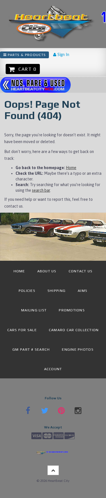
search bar (41, 190)
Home (71, 167)
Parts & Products (26, 55)
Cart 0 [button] (26, 69)
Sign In (62, 55)
